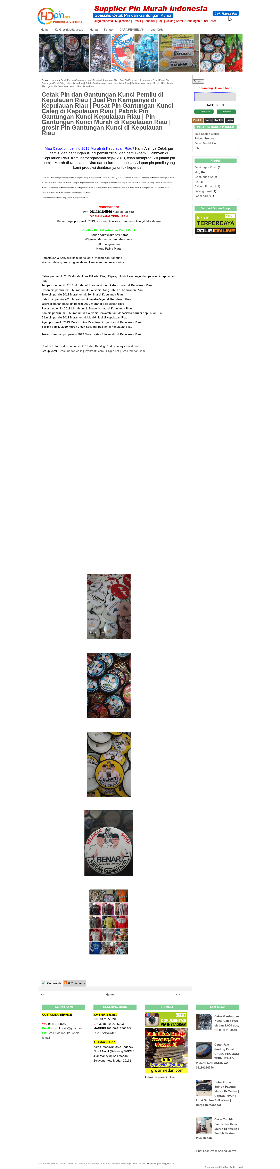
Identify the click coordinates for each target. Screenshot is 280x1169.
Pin (197, 181)
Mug (197, 172)
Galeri (208, 120)
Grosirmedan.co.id (70, 350)
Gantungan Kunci (206, 167)
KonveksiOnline (165, 1077)
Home (45, 29)
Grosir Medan (56, 1032)
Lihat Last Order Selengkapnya (216, 1150)
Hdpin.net (152, 1163)
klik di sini (127, 211)
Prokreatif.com (94, 350)
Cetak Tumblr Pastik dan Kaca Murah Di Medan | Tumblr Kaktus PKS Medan (217, 1128)
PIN (197, 148)
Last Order (158, 29)
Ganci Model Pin (205, 143)
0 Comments (76, 983)
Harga (94, 29)
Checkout (226, 111)
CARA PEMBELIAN (132, 29)
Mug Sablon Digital (207, 133)
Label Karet (202, 195)
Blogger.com (168, 1163)
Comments (53, 983)
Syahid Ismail (235, 1167)
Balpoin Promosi (205, 186)
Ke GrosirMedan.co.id (69, 29)
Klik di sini (132, 346)
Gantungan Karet (206, 176)
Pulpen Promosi (205, 138)
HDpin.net (112, 350)
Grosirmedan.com (133, 350)
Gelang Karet (203, 191)
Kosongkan (204, 111)
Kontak (108, 29)
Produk (197, 120)
